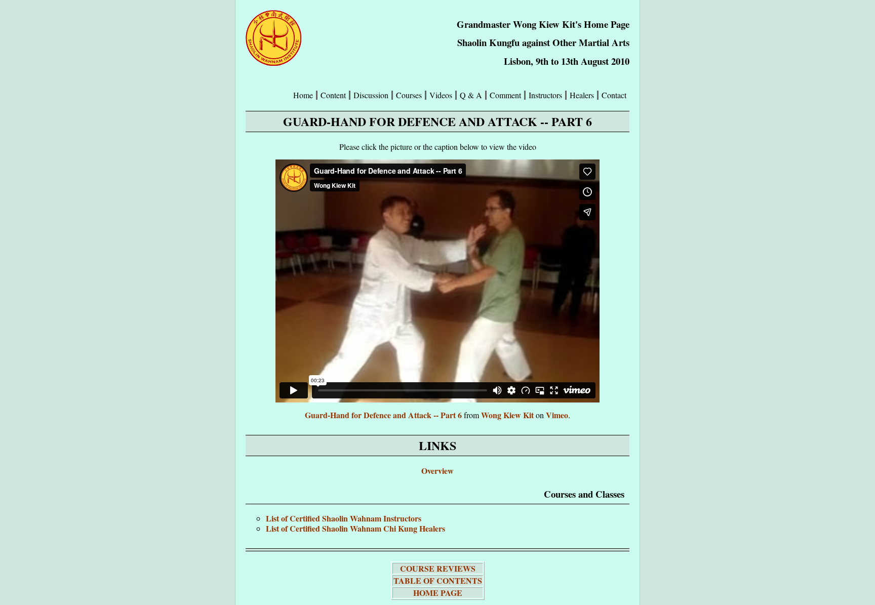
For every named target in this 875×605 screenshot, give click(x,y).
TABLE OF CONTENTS (437, 580)
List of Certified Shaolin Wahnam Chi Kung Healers (355, 528)
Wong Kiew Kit (507, 415)
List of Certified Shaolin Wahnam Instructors (343, 518)
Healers (582, 95)
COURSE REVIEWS (437, 568)
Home (303, 95)
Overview (437, 470)
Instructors (545, 95)
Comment (505, 95)
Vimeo (557, 415)
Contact (614, 95)
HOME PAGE (437, 592)
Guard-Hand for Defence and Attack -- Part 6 (383, 415)
